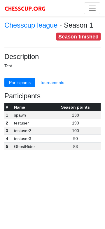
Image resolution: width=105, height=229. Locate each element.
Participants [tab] (20, 82)
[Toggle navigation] (92, 8)
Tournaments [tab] (52, 82)
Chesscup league (30, 25)
